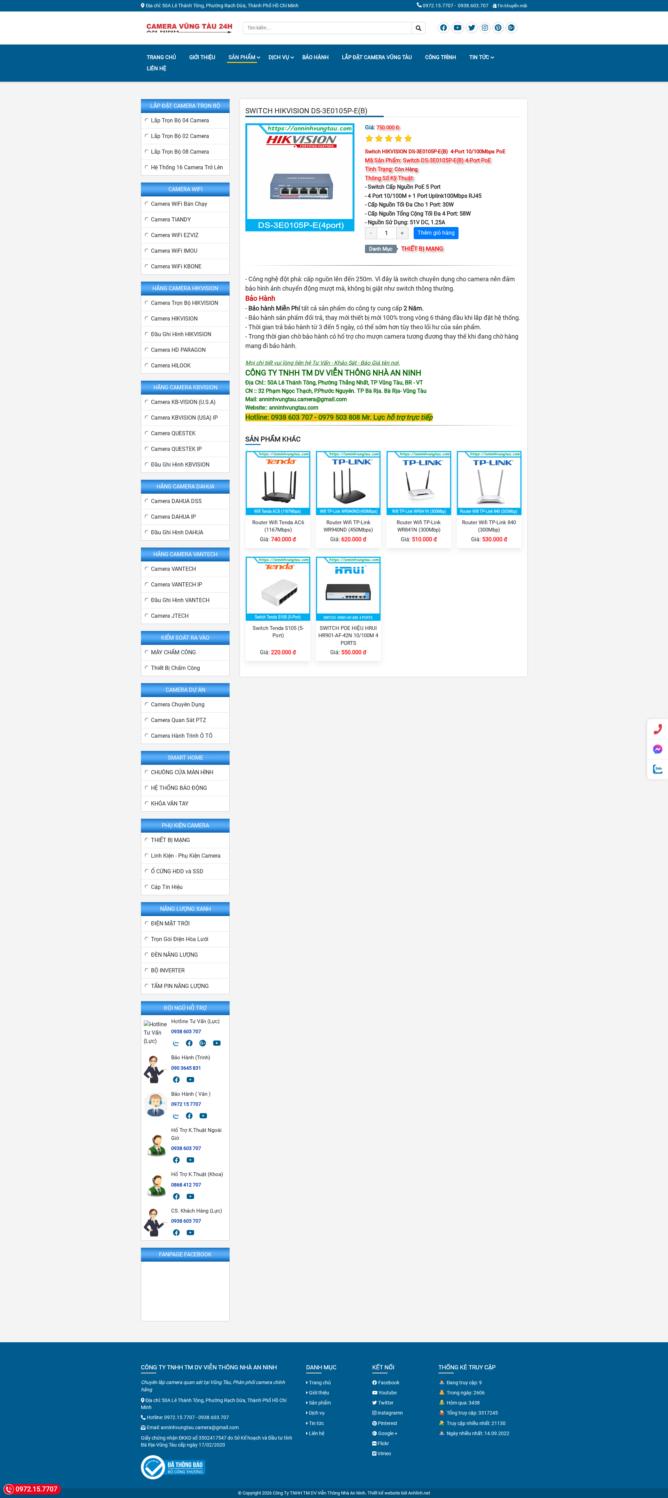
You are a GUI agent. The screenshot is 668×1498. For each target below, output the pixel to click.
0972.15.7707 (438, 5)
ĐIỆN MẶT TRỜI (170, 923)
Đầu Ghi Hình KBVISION (180, 464)
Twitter (385, 1403)
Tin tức (479, 57)
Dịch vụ (279, 57)
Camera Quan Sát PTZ (178, 720)
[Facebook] (444, 27)
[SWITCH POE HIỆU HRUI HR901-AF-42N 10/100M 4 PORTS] (348, 588)
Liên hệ (156, 68)
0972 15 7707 (186, 1104)
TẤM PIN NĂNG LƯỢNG (180, 986)
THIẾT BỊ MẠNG (422, 248)
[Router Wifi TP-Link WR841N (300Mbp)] (419, 482)
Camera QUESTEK (173, 433)
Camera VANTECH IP (176, 584)
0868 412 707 (186, 1185)
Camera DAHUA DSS (176, 501)
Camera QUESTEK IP (176, 449)
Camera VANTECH (173, 569)
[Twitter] (472, 27)
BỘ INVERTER (168, 970)
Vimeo (383, 1453)
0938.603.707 (473, 5)
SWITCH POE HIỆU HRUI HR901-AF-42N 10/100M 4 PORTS (348, 635)
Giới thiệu (202, 57)
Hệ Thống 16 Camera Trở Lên (187, 167)
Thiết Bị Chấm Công (175, 668)
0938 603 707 (186, 1031)
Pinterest (387, 1423)
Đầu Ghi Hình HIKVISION (181, 334)
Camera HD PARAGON (178, 350)
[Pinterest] (498, 27)
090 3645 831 (186, 1068)
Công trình (440, 57)
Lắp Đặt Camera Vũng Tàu (377, 57)
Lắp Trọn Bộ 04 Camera (180, 120)
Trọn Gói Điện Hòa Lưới (179, 939)
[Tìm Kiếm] (419, 28)
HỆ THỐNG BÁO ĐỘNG (179, 788)
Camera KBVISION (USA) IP (184, 417)
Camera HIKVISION (174, 318)
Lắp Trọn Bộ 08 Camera (180, 151)
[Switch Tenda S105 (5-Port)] (278, 588)
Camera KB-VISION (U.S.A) (183, 402)
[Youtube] (457, 27)
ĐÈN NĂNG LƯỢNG (174, 955)
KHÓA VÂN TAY (170, 803)
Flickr (382, 1443)
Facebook (388, 1382)
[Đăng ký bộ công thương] (173, 1467)
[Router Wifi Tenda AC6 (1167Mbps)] (278, 482)
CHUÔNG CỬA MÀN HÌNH (182, 772)
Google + (387, 1433)
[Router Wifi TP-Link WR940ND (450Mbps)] (348, 482)
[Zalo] (176, 1043)
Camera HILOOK (171, 365)
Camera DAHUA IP (173, 516)
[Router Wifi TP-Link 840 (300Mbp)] (489, 482)
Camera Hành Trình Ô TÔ (182, 735)
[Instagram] (485, 27)
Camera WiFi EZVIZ (175, 235)
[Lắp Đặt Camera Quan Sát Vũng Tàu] (189, 27)
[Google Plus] (511, 27)
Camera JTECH (170, 616)
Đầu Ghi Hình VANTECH (180, 600)
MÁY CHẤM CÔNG (173, 652)
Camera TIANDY (171, 219)
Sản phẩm (242, 57)
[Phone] (657, 729)
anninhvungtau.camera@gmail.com (200, 1427)
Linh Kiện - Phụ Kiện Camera (186, 855)
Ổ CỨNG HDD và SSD (177, 871)
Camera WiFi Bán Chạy (179, 204)
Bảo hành (315, 57)
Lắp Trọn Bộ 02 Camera (180, 136)
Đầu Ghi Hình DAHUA (177, 532)
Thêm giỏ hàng (436, 232)
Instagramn (389, 1413)
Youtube (387, 1392)
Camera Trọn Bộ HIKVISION (184, 303)
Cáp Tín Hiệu (167, 887)
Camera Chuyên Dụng (178, 704)
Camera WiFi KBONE (176, 266)
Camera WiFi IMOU (174, 251)
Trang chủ (161, 57)
